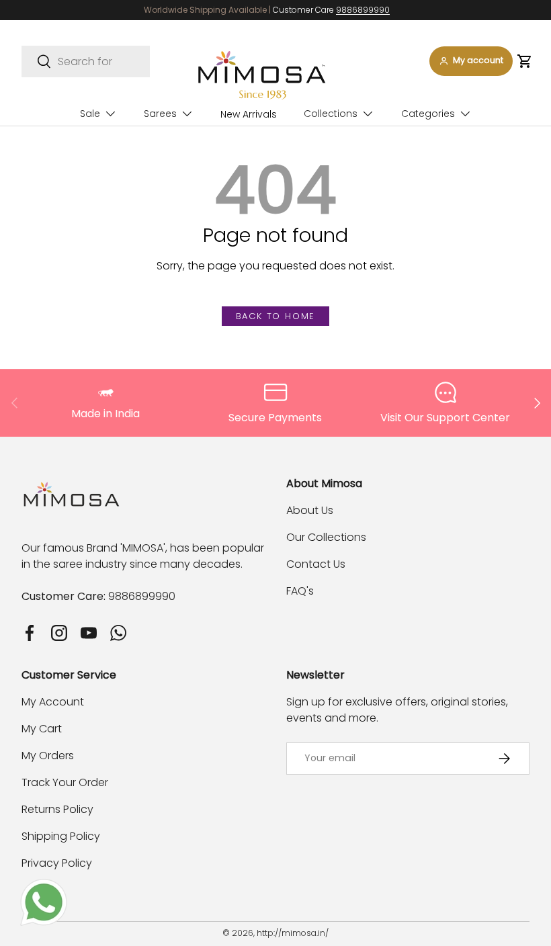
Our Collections (326, 537)
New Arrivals (248, 114)
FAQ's (300, 591)
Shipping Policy (61, 836)
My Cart (42, 728)
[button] (524, 61)
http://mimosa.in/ (293, 933)
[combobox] (86, 61)
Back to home (276, 316)
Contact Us (315, 564)
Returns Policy (57, 809)
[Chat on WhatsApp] (43, 886)
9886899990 (363, 9)
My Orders (48, 755)
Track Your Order (65, 782)
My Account (53, 702)
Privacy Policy (57, 863)
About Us (309, 510)
